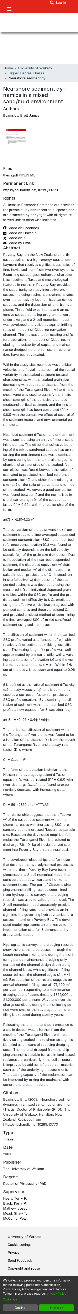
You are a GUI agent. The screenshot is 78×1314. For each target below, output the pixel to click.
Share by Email (18, 243)
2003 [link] (7, 1154)
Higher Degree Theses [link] (26, 73)
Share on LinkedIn (21, 233)
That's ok (56, 1307)
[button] (52, 2)
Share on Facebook (22, 228)
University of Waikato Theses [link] (39, 68)
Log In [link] (61, 2)
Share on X (16, 238)
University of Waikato (24, 1237)
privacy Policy (56, 1293)
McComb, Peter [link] (15, 1218)
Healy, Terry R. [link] (15, 1198)
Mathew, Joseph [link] (16, 1208)
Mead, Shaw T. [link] (15, 1213)
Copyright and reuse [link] (24, 1268)
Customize (10, 1299)
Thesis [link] (8, 1139)
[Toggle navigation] (9, 9)
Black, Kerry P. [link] (15, 1203)
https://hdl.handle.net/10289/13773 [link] (30, 190)
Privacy (14, 1252)
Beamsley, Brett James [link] (21, 115)
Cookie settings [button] (19, 1245)
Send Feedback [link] (20, 1260)
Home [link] (8, 68)
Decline (20, 1307)
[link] (20, 175)
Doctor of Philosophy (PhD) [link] (25, 1183)
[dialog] (39, 1295)
